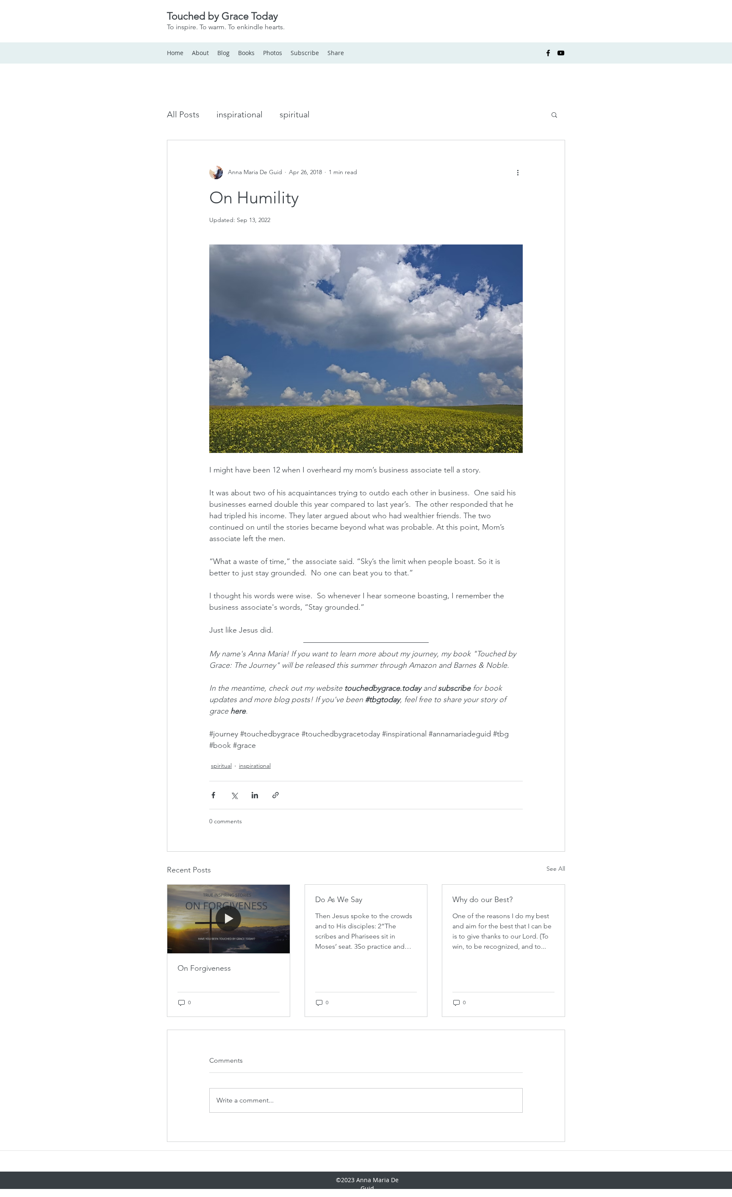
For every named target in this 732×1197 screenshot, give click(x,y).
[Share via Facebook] (213, 795)
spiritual (295, 114)
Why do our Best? (482, 899)
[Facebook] (548, 53)
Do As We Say (338, 899)
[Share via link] (276, 795)
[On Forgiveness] (228, 919)
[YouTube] (561, 53)
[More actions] (518, 172)
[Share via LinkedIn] (255, 795)
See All (555, 868)
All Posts (183, 114)
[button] (554, 114)
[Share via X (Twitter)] (234, 795)
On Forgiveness (204, 968)
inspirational (239, 114)
